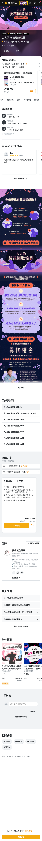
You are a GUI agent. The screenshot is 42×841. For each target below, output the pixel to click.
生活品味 (19, 34)
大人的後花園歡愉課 (17, 77)
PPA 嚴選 (12, 34)
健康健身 (26, 34)
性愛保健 (7, 747)
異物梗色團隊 (6, 671)
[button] (3, 3)
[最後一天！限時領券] (23, 3)
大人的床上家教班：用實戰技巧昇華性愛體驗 (22, 83)
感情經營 (30, 741)
